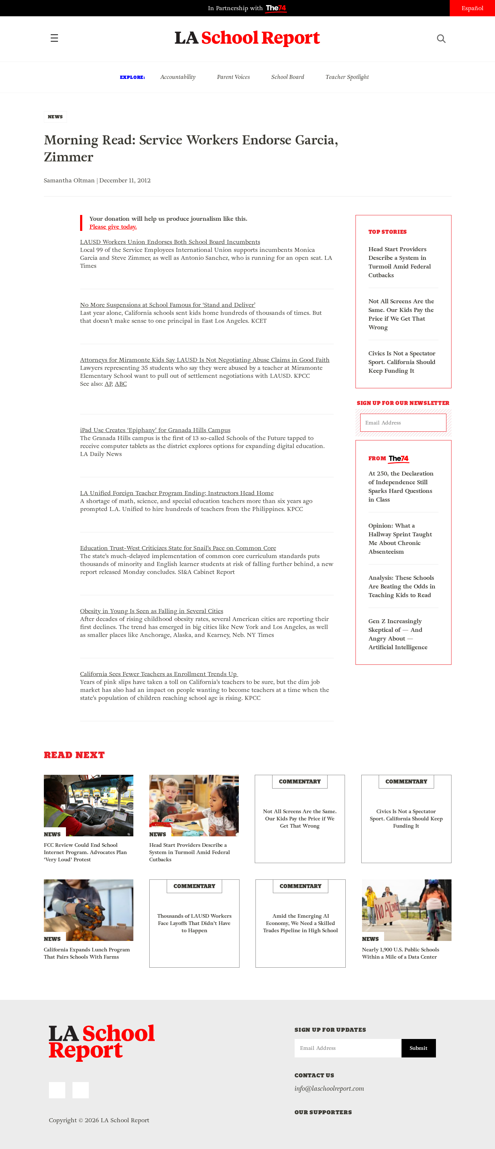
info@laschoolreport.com (329, 1089)
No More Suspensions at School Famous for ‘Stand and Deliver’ (167, 305)
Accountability (178, 77)
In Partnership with (236, 8)
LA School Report (247, 34)
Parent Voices (233, 77)
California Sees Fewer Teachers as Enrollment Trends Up (159, 674)
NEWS (55, 116)
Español (472, 8)
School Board (287, 77)
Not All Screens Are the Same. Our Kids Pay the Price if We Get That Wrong (401, 314)
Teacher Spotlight (347, 77)
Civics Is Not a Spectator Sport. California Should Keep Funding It (402, 362)
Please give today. (113, 227)
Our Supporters (323, 1112)
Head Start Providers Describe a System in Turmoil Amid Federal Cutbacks (400, 262)
